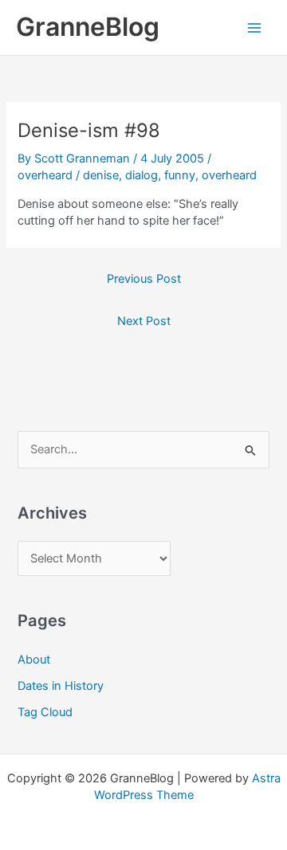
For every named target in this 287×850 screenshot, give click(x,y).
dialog (141, 175)
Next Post (144, 321)
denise (101, 175)
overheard (45, 175)
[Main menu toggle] (254, 28)
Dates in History (61, 686)
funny (179, 175)
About (34, 659)
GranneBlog (87, 26)
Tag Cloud (45, 712)
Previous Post (144, 279)
